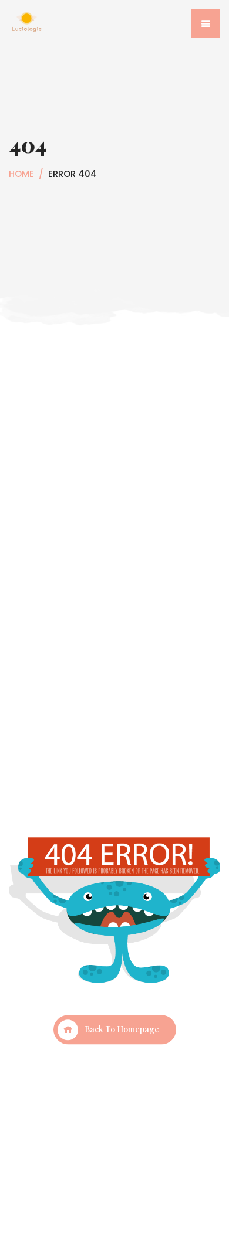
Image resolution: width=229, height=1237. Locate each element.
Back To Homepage (122, 1029)
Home (21, 174)
